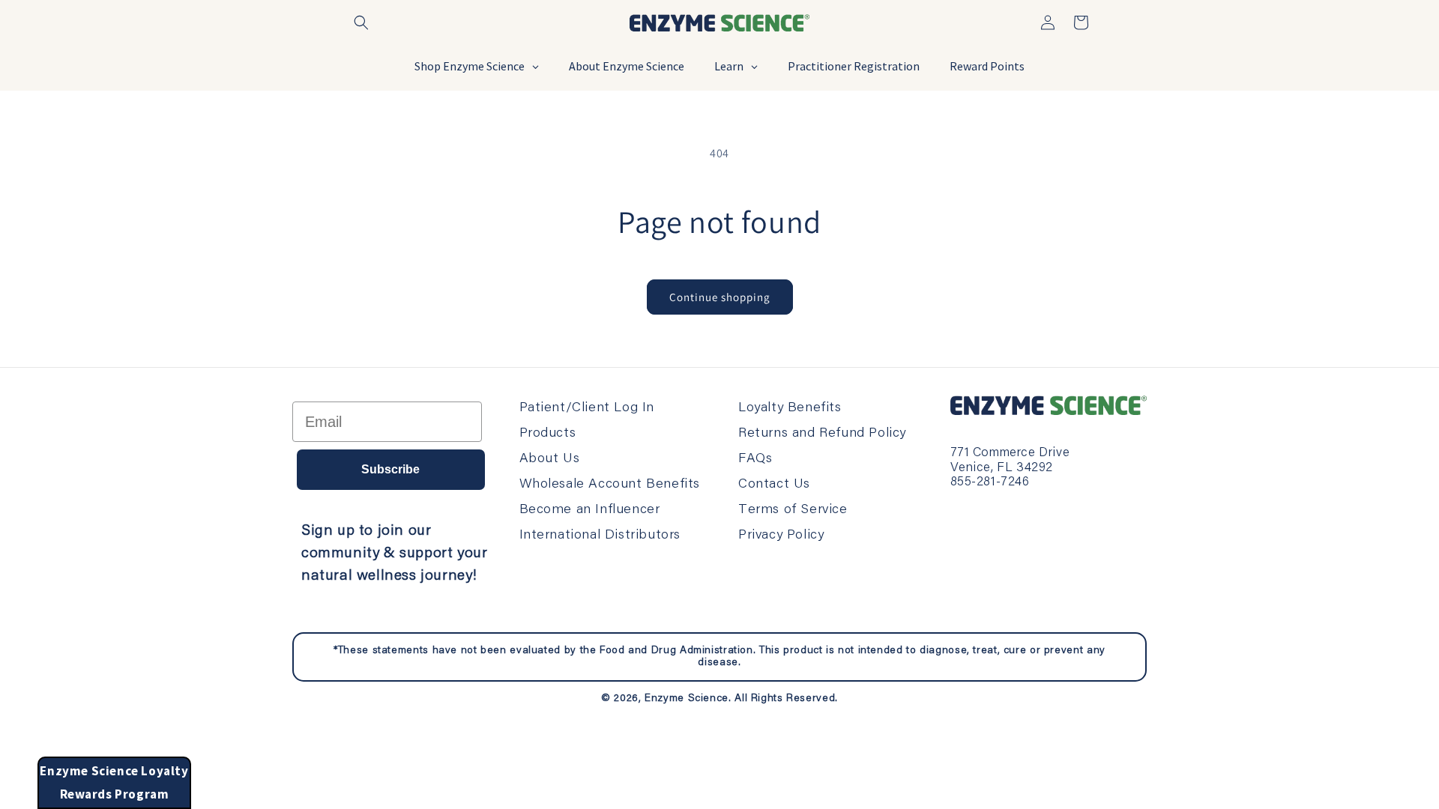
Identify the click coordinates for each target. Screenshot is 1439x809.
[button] (361, 22)
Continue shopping (719, 297)
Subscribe (390, 469)
